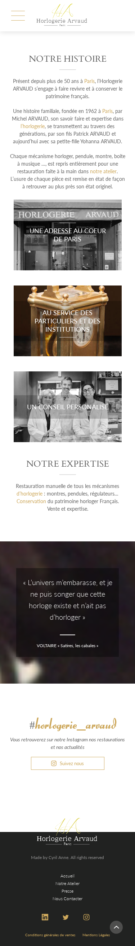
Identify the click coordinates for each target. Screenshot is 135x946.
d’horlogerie (29, 494)
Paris (89, 81)
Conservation (31, 501)
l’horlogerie (33, 126)
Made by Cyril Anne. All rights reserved (67, 857)
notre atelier (103, 171)
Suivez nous (72, 763)
